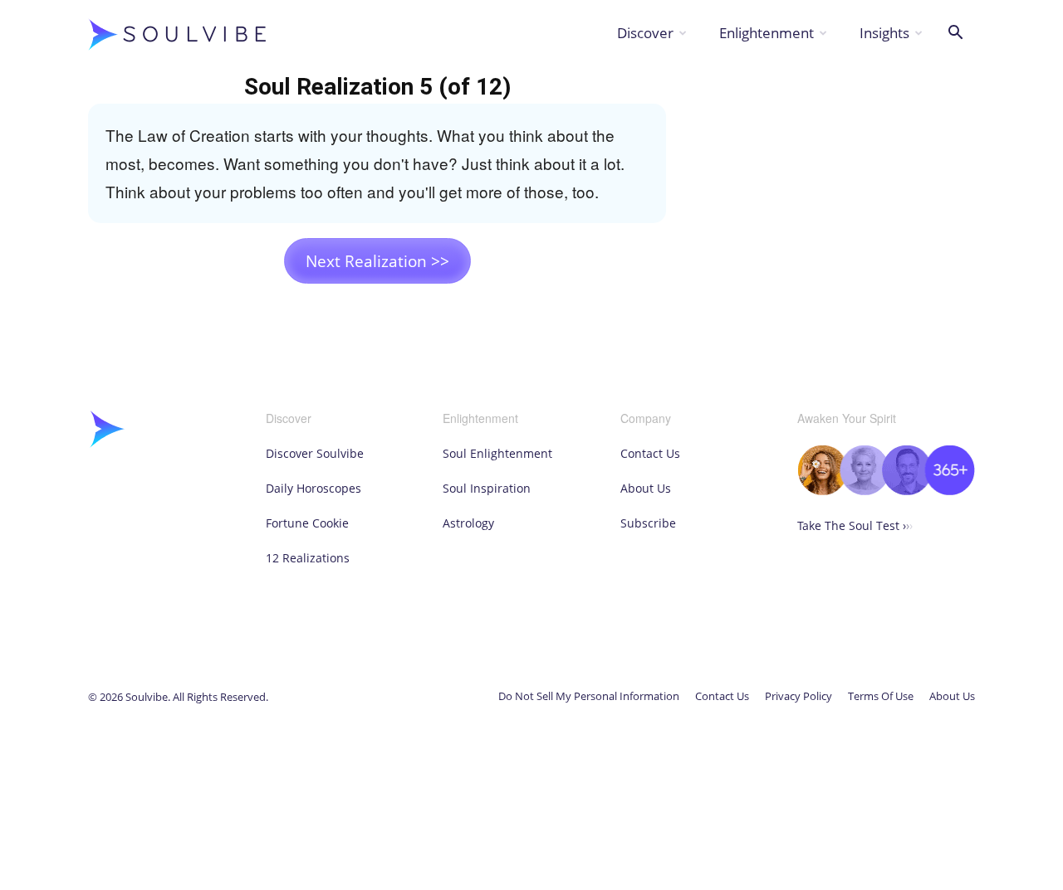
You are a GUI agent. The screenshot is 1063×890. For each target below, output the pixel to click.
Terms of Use (881, 695)
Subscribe (648, 523)
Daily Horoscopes (313, 488)
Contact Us (650, 453)
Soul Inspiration (487, 488)
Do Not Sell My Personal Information (588, 695)
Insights (884, 32)
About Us (645, 488)
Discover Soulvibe (315, 453)
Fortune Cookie (307, 523)
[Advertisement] (840, 174)
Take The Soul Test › (855, 525)
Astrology (468, 523)
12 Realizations (308, 558)
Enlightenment (766, 32)
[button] (955, 34)
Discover (645, 32)
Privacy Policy (798, 695)
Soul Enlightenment (497, 453)
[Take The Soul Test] (886, 490)
